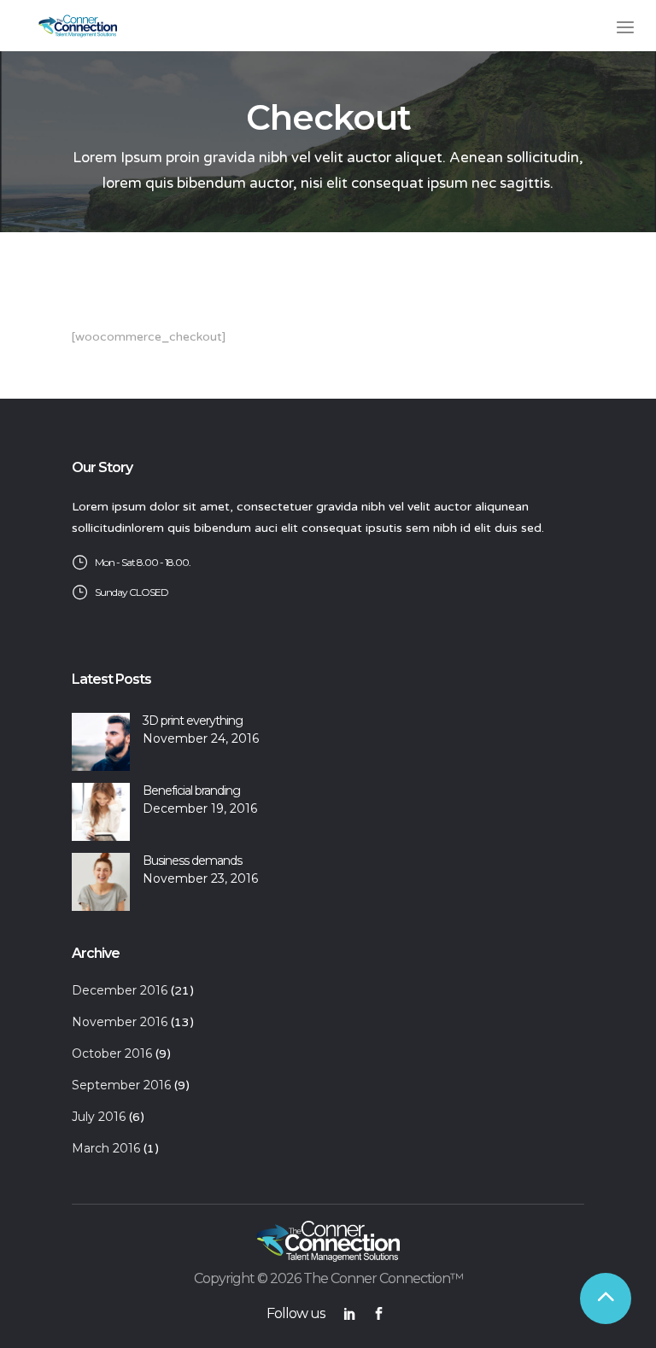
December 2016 (119, 990)
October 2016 (112, 1053)
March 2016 (106, 1148)
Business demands (192, 860)
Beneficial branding (191, 790)
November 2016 (119, 1022)
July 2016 (99, 1116)
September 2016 (121, 1085)
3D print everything (193, 720)
